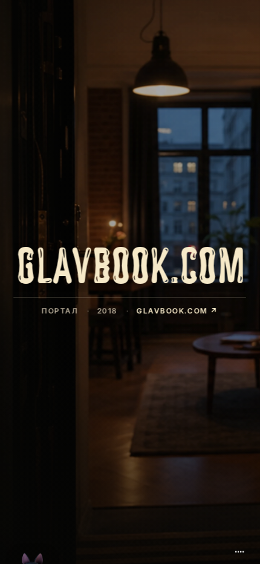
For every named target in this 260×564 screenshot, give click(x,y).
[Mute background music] (239, 547)
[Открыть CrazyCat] (32, 535)
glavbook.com (177, 310)
